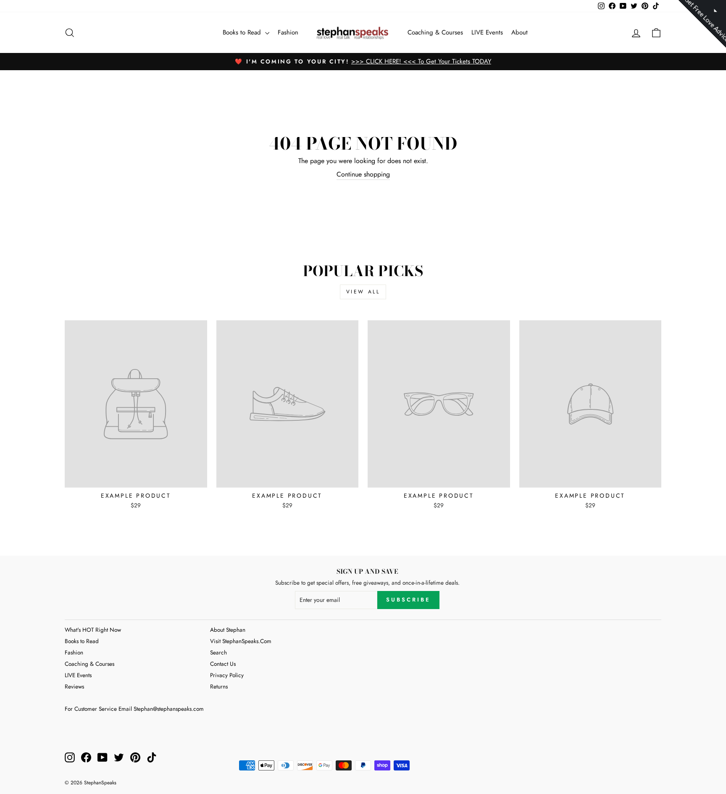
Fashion (288, 32)
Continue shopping (363, 174)
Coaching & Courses (435, 32)
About (519, 32)
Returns (219, 686)
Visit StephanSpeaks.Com (240, 641)
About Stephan (227, 629)
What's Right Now (93, 629)
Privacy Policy (227, 675)
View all (363, 291)
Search (218, 652)
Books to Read (243, 32)
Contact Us (223, 663)
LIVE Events (487, 32)
